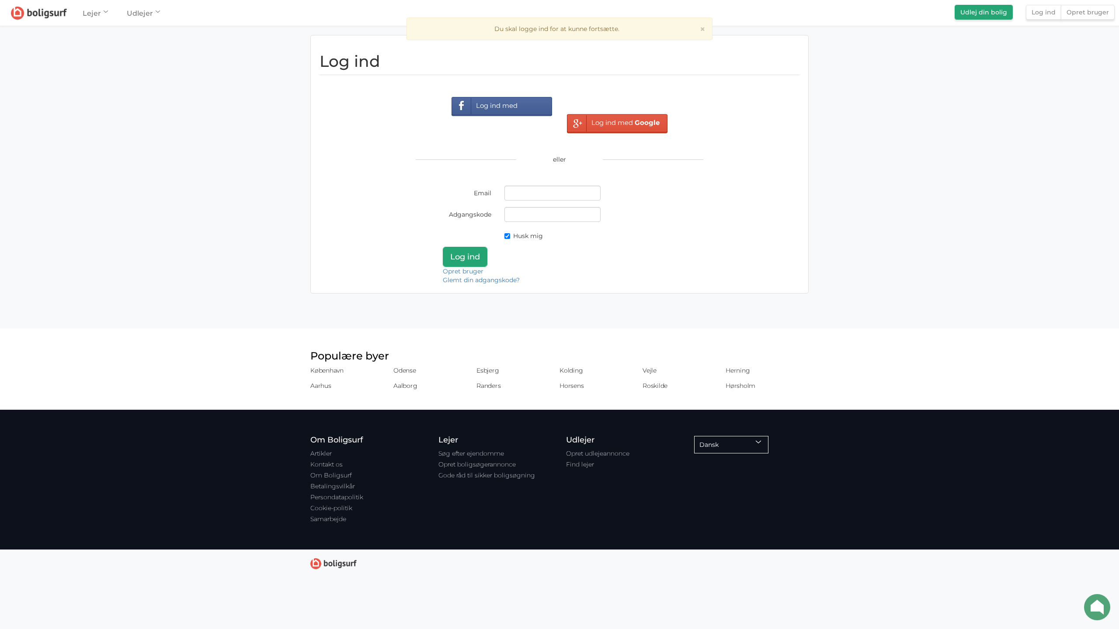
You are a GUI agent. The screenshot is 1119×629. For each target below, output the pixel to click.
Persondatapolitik (336, 497)
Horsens (572, 386)
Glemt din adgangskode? (481, 280)
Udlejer (140, 13)
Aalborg (405, 386)
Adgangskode (470, 214)
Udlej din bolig (983, 12)
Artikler (321, 453)
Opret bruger (1088, 12)
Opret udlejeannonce (597, 453)
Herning (738, 370)
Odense (404, 370)
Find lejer (580, 464)
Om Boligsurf (330, 475)
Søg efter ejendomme (471, 453)
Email (482, 193)
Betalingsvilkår (332, 486)
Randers (488, 386)
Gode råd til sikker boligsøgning (486, 475)
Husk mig (528, 236)
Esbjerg (487, 370)
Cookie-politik (331, 508)
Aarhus (320, 386)
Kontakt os (326, 464)
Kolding (571, 370)
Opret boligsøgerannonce (477, 464)
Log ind (1044, 12)
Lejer (92, 13)
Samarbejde (328, 519)
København (327, 370)
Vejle (650, 370)
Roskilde (655, 386)
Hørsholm (740, 386)
